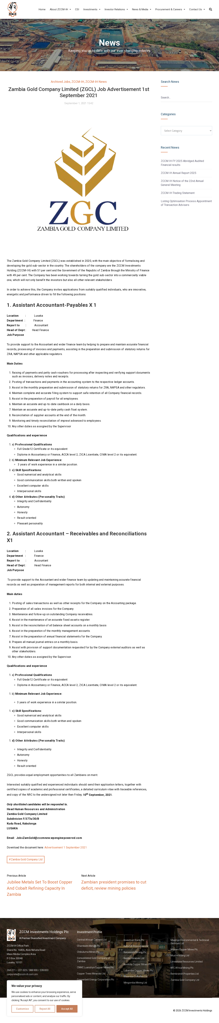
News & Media (140, 9)
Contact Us (195, 9)
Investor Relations (115, 9)
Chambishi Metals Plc (88, 946)
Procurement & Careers (168, 9)
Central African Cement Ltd (92, 939)
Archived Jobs (60, 81)
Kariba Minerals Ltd (134, 958)
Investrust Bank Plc (134, 940)
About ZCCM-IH (59, 9)
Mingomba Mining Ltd (135, 982)
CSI (77, 9)
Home (42, 9)
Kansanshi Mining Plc (135, 952)
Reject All (45, 1008)
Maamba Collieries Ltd (136, 976)
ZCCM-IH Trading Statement (178, 193)
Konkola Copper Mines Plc (137, 964)
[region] (44, 998)
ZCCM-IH (78, 81)
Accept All (67, 1008)
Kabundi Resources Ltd (136, 946)
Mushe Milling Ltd (180, 955)
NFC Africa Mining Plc (182, 967)
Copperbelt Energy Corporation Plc (95, 979)
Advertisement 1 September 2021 (65, 847)
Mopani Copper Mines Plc (184, 949)
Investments (90, 9)
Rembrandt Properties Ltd (185, 973)
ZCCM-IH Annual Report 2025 (178, 173)
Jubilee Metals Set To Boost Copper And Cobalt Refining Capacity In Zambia (39, 888)
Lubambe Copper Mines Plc (138, 970)
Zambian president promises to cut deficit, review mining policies (113, 885)
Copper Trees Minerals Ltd (91, 973)
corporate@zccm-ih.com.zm (22, 974)
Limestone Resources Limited (187, 961)
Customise (22, 1008)
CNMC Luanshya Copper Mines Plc (95, 967)
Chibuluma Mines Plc (88, 952)
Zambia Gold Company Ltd (26, 859)
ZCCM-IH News (96, 81)
